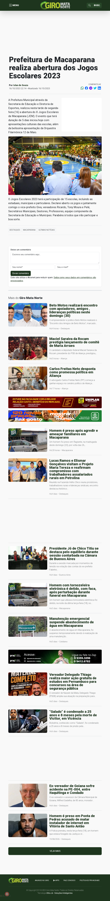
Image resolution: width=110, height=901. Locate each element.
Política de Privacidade (90, 880)
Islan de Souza (20, 85)
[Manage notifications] (7, 894)
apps (57, 880)
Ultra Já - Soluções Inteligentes (59, 893)
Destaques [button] (15, 230)
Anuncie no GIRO (42, 880)
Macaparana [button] (29, 230)
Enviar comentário (20, 273)
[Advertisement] (55, 33)
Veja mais (55, 851)
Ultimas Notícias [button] (46, 230)
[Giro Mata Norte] (55, 5)
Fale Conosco (69, 880)
